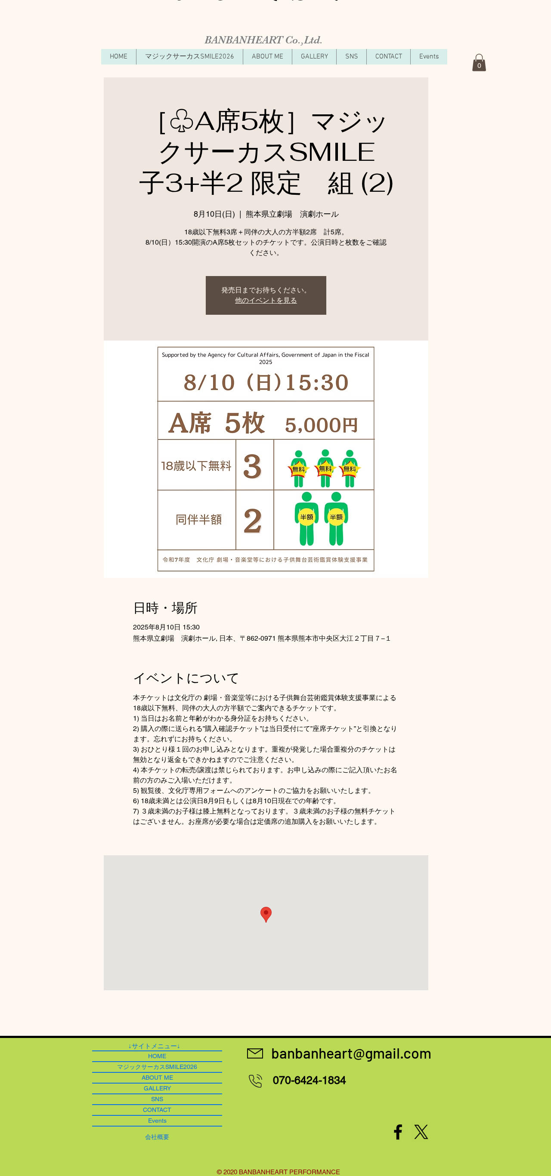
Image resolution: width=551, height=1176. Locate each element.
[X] (421, 1132)
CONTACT (157, 1109)
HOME (157, 1056)
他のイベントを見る (266, 300)
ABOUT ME (157, 1077)
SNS (157, 1099)
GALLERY (157, 1088)
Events (157, 1120)
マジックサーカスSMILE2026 (157, 1066)
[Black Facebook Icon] (398, 1132)
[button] (479, 62)
